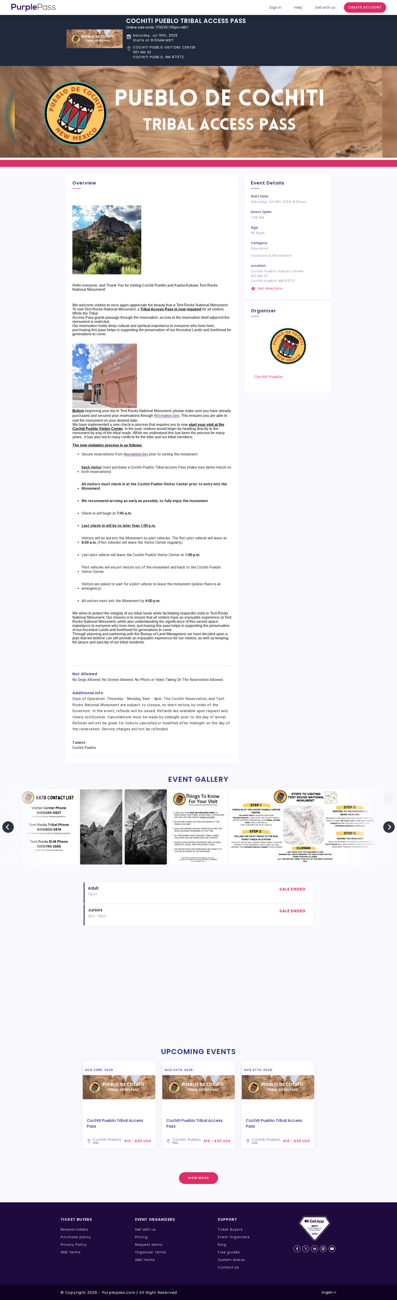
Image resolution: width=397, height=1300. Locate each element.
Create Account (365, 7)
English (327, 1292)
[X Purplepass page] (305, 1248)
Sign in (275, 7)
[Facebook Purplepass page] (297, 1248)
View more (198, 1178)
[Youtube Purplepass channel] (332, 1248)
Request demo (149, 1244)
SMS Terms (71, 1252)
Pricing (141, 1237)
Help (298, 7)
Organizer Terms (150, 1252)
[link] (288, 288)
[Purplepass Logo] (33, 7)
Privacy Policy (74, 1244)
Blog (222, 1244)
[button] (186, 52)
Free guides (229, 1252)
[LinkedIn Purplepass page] (314, 1248)
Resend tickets (74, 1229)
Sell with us (325, 7)
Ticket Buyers (230, 1229)
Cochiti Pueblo (268, 376)
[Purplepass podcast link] (323, 1248)
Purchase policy (76, 1237)
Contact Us (228, 1267)
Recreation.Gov (166, 416)
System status (231, 1259)
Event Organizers (234, 1237)
